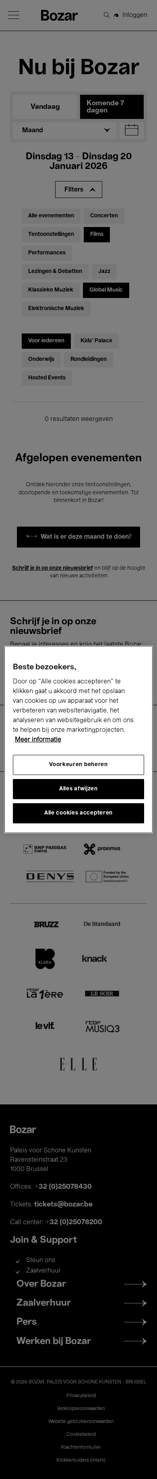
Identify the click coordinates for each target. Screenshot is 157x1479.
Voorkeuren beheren (78, 764)
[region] (78, 739)
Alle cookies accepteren (78, 813)
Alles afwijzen (78, 789)
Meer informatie (38, 740)
